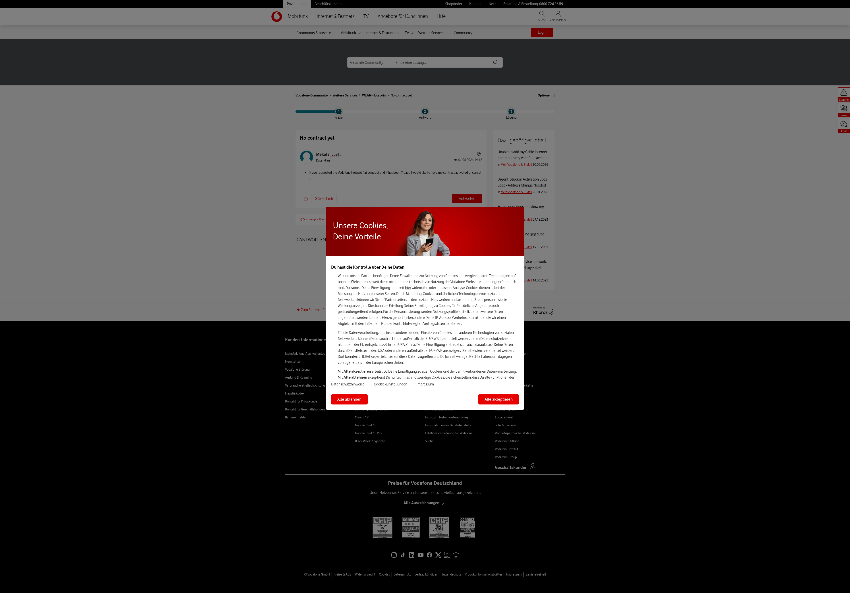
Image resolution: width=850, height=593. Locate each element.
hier (408, 287)
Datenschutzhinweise (348, 384)
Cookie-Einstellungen (390, 384)
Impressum (425, 384)
